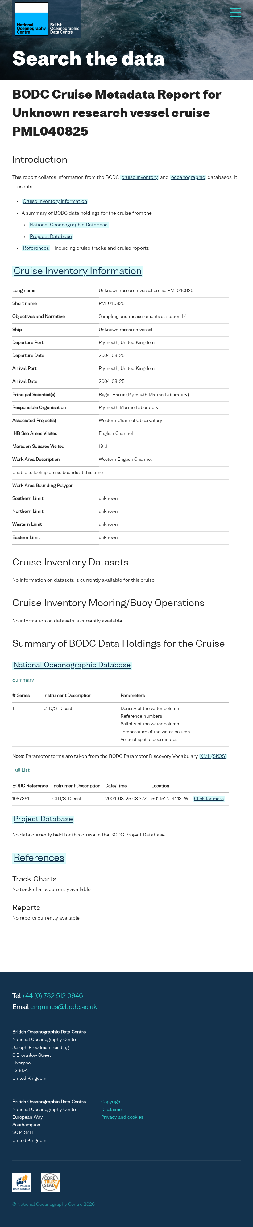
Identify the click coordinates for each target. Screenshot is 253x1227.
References (36, 248)
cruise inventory (140, 177)
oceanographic (188, 177)
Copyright (111, 1102)
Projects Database (51, 236)
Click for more (209, 799)
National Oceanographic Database (69, 225)
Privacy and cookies (122, 1117)
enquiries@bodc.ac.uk (63, 1007)
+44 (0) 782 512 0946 (52, 996)
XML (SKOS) (213, 756)
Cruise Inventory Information (55, 201)
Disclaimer (112, 1110)
